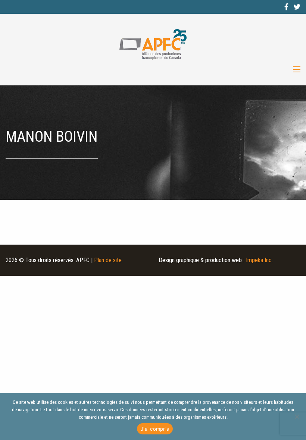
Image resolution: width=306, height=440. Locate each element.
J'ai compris (155, 429)
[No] (296, 416)
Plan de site (108, 260)
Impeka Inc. (259, 260)
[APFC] (153, 44)
